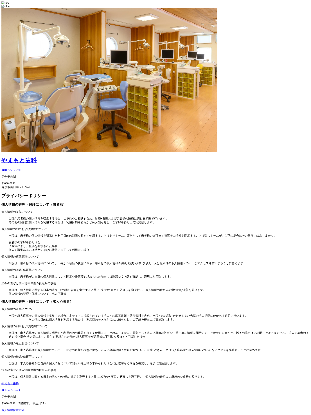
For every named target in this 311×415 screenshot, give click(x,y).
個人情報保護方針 (12, 410)
